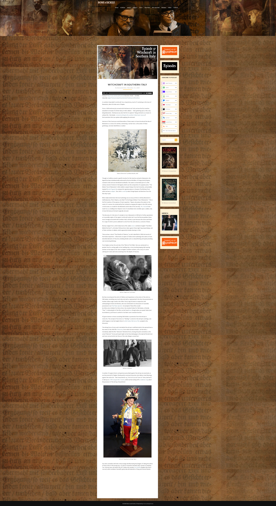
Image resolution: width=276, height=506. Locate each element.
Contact (176, 7)
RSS (135, 98)
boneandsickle (121, 87)
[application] (127, 93)
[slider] (150, 93)
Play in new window (112, 96)
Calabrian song (144, 380)
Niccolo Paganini (111, 189)
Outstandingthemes (148, 503)
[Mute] (147, 93)
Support (135, 7)
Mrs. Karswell (155, 7)
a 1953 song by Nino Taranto (117, 380)
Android (124, 98)
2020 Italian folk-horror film (132, 321)
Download (121, 96)
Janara (133, 226)
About (129, 7)
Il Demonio (120, 329)
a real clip (124, 191)
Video (169, 7)
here (130, 310)
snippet (113, 191)
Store (140, 7)
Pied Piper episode (117, 306)
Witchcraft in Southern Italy (127, 84)
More (138, 98)
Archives (122, 7)
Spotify (119, 98)
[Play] (104, 93)
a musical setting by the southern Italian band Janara (129, 115)
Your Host (147, 7)
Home (116, 7)
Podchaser (130, 98)
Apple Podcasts (112, 98)
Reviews (164, 7)
